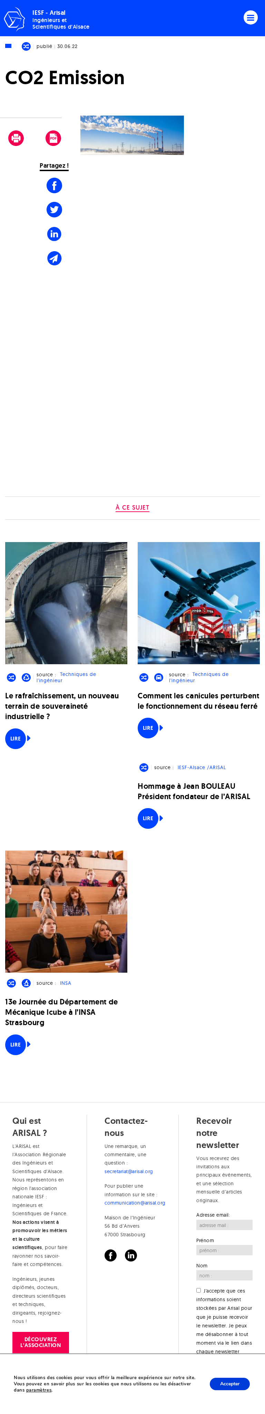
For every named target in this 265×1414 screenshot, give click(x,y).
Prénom (205, 1240)
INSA (65, 983)
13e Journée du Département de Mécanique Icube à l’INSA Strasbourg (61, 1012)
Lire (15, 738)
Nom (202, 1266)
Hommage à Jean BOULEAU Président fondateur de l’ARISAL (194, 791)
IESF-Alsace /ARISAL (202, 767)
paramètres (38, 1390)
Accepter (229, 1384)
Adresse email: (213, 1215)
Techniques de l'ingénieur (66, 677)
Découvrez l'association (40, 1342)
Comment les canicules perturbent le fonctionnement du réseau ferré (198, 701)
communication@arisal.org (135, 1203)
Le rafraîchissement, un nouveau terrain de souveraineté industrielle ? (62, 706)
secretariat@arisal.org (129, 1171)
